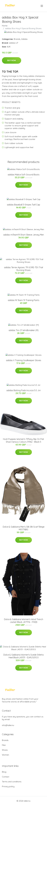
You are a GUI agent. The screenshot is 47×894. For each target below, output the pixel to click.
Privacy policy (8, 786)
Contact (5, 776)
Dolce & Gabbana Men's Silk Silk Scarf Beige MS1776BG (23, 528)
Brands (17, 39)
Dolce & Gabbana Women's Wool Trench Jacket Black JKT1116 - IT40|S (23, 620)
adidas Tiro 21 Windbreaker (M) (24, 330)
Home (4, 25)
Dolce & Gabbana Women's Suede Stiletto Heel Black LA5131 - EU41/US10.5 (23, 656)
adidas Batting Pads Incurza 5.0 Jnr (23, 390)
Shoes (5, 750)
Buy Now (11, 60)
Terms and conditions (11, 781)
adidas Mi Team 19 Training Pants (23, 300)
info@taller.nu (8, 725)
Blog (4, 772)
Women (5, 755)
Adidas (24, 39)
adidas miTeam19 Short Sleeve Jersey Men (23, 234)
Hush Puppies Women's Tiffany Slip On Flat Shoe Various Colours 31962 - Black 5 (23, 440)
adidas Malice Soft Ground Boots (23, 174)
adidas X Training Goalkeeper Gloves (23, 360)
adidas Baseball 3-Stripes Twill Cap (23, 204)
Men (4, 745)
